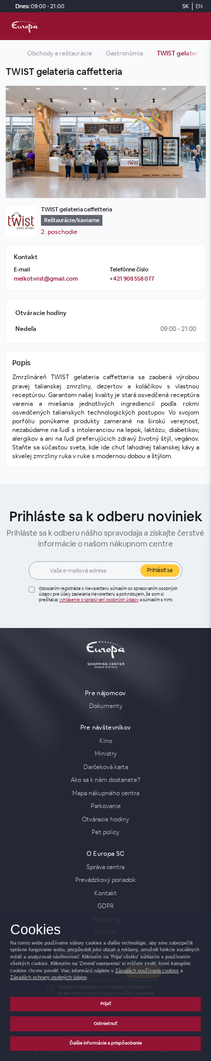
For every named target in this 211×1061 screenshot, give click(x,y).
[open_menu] (199, 26)
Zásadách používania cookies (147, 970)
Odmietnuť (105, 1023)
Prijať (105, 1003)
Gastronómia (124, 53)
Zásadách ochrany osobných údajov (48, 977)
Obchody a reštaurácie (59, 53)
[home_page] (24, 26)
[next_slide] (195, 142)
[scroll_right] (195, 53)
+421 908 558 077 (132, 278)
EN (199, 6)
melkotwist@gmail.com (46, 278)
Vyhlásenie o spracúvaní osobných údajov (99, 599)
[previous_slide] (16, 142)
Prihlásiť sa (160, 570)
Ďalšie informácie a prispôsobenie (106, 1043)
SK (185, 6)
